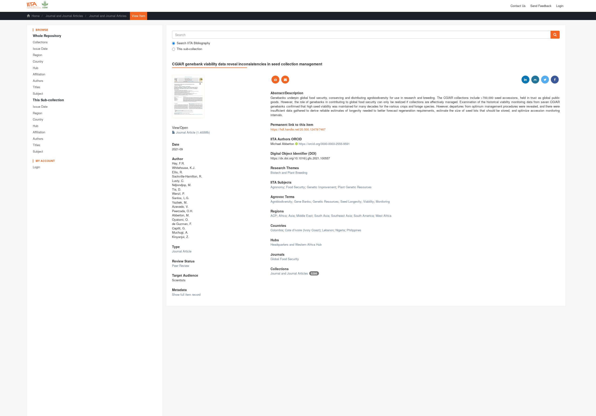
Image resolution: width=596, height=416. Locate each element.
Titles (36, 87)
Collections (40, 42)
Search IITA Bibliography (193, 43)
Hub (35, 68)
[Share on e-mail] (285, 80)
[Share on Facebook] (555, 80)
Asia (291, 215)
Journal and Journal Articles (64, 15)
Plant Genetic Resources (355, 187)
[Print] (275, 80)
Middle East (304, 215)
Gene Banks (302, 201)
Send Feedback (541, 5)
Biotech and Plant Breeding (289, 172)
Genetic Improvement (321, 187)
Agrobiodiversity (281, 201)
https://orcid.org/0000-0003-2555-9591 (324, 143)
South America (364, 215)
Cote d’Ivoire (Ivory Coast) (302, 230)
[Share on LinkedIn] (525, 80)
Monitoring (383, 201)
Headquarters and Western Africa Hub (296, 244)
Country (38, 61)
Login (36, 167)
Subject (38, 93)
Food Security (295, 187)
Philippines (354, 230)
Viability (368, 201)
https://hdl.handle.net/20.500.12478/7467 (298, 129)
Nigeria (340, 230)
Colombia (277, 230)
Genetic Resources (326, 201)
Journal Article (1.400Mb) (192, 132)
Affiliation (39, 74)
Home (36, 15)
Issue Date (40, 48)
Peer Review (180, 265)
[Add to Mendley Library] (535, 80)
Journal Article (181, 251)
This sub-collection (189, 49)
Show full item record (186, 294)
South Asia (321, 215)
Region (37, 55)
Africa (283, 215)
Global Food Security (285, 259)
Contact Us (518, 5)
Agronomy (277, 187)
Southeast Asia (341, 215)
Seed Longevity (350, 201)
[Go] (555, 35)
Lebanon (328, 230)
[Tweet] (545, 80)
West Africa (383, 215)
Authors (38, 80)
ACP (274, 215)
